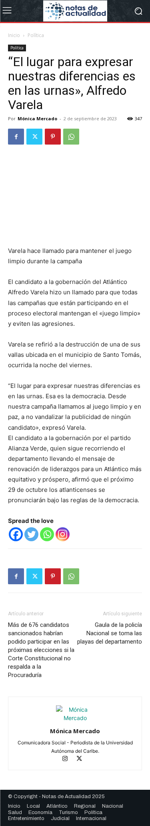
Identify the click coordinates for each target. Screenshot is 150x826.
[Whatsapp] (47, 534)
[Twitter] (34, 137)
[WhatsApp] (71, 137)
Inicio (14, 35)
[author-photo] (75, 717)
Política (36, 35)
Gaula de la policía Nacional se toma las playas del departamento (109, 633)
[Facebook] (16, 137)
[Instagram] (63, 534)
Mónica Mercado (37, 118)
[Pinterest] (53, 137)
